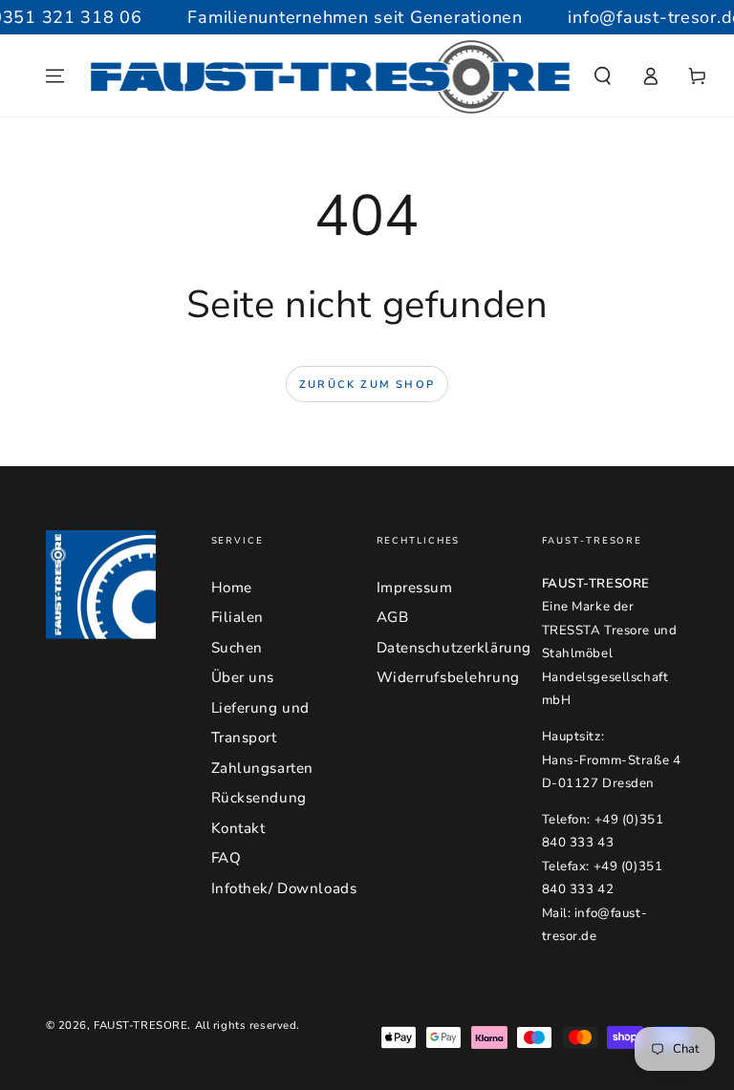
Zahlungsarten (262, 768)
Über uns (243, 677)
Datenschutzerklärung (454, 647)
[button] (602, 76)
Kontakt (238, 828)
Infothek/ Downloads (284, 888)
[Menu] (55, 76)
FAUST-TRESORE (140, 1025)
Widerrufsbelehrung (448, 677)
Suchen (237, 647)
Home (231, 587)
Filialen (238, 617)
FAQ (226, 857)
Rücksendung (259, 797)
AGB (393, 617)
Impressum (415, 587)
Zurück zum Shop (367, 384)
